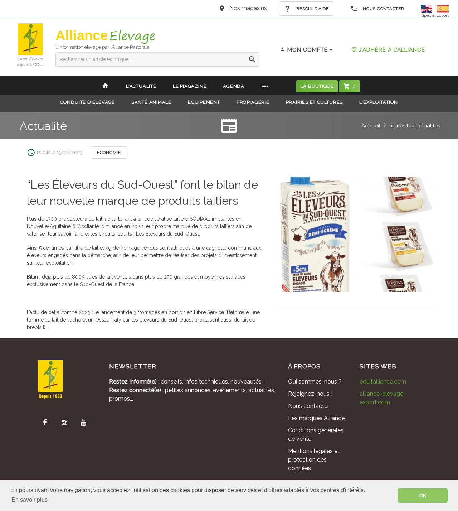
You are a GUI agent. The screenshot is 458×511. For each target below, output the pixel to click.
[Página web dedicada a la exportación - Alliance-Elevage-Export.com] (443, 8)
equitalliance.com (383, 381)
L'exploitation (378, 102)
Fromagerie (253, 102)
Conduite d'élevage (87, 102)
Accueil (370, 125)
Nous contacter (383, 8)
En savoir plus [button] (29, 500)
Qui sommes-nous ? (315, 381)
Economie (109, 152)
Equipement (204, 102)
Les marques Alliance (316, 418)
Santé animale (151, 102)
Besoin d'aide (312, 8)
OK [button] (423, 495)
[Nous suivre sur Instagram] (64, 422)
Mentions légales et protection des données (314, 460)
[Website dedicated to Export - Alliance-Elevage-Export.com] (428, 8)
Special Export (435, 15)
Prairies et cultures (314, 102)
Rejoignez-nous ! (310, 393)
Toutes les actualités (414, 125)
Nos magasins (248, 8)
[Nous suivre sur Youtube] (83, 422)
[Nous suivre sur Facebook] (45, 422)
